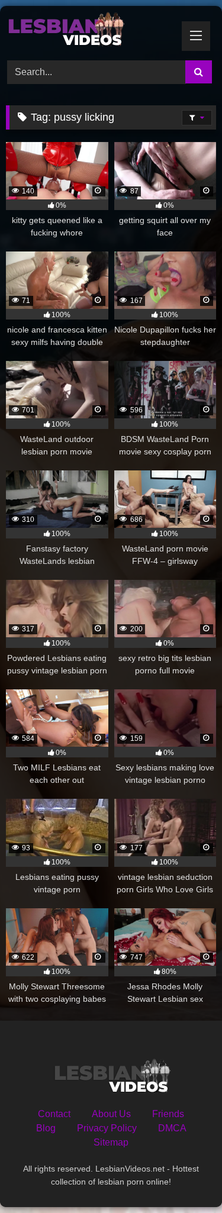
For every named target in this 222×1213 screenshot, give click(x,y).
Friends (168, 1114)
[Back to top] (185, 1177)
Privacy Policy (107, 1128)
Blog (46, 1128)
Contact (54, 1114)
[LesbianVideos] (91, 31)
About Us (111, 1114)
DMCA (172, 1128)
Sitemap (111, 1142)
